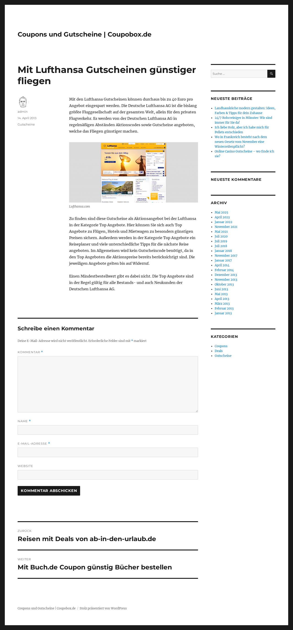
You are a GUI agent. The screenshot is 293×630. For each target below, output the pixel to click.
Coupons (221, 346)
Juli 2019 (221, 241)
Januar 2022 (223, 222)
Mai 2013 (221, 294)
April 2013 (222, 299)
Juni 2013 (221, 289)
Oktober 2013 (224, 284)
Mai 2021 (221, 232)
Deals (219, 351)
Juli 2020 (221, 236)
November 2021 (226, 227)
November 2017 (226, 256)
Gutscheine (26, 124)
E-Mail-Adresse (34, 444)
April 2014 (222, 265)
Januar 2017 (223, 260)
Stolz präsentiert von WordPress (103, 608)
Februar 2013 (224, 308)
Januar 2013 (223, 313)
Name (24, 421)
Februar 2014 (224, 270)
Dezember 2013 (226, 275)
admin (23, 111)
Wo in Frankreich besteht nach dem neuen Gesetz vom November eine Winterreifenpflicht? (241, 142)
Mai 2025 (221, 212)
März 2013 (222, 304)
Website (25, 466)
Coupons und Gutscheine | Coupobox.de (85, 34)
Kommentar (30, 352)
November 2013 (226, 280)
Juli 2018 (221, 246)
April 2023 (222, 217)
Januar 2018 (223, 251)
